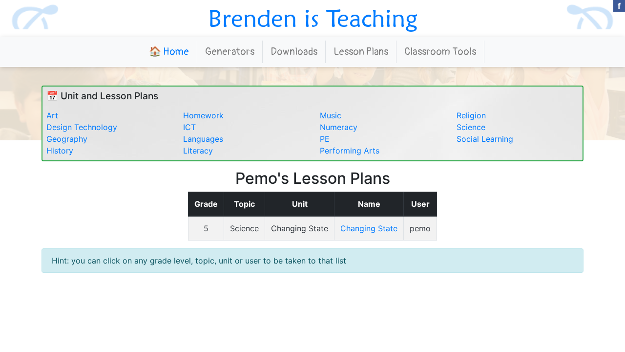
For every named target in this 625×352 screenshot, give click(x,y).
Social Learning (485, 139)
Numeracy (338, 127)
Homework (203, 115)
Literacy (198, 150)
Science (471, 127)
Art (52, 115)
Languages (203, 139)
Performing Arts (349, 150)
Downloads (294, 51)
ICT (189, 127)
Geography (66, 139)
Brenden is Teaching (312, 18)
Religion (471, 115)
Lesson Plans (360, 51)
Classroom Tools (440, 51)
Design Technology (81, 127)
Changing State (299, 228)
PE (325, 139)
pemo (420, 228)
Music (330, 115)
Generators (229, 51)
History (59, 150)
